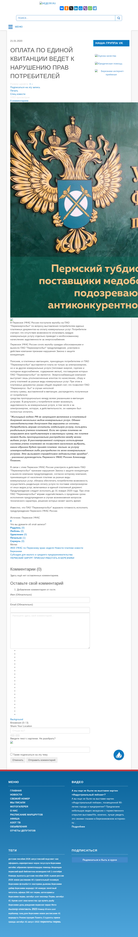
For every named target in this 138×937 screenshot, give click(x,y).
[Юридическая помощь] (108, 63)
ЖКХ (12, 547)
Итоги (48, 909)
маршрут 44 (32, 888)
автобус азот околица (37, 896)
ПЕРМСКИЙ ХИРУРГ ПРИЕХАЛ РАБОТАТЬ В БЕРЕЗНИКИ (42, 558)
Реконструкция (26, 917)
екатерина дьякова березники (47, 884)
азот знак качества (27, 901)
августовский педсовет (43, 859)
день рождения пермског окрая (35, 905)
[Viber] (85, 8)
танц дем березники (29, 913)
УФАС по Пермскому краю (30, 547)
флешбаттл (25, 884)
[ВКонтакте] (62, 8)
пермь (22, 896)
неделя (50, 547)
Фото (53, 905)
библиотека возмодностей (37, 871)
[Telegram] (95, 8)
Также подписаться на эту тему (30, 754)
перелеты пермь (50, 921)
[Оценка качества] (105, 55)
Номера (12, 876)
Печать (14, 90)
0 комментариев (19, 100)
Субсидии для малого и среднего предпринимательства (41, 554)
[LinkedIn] (76, 8)
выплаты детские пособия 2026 (33, 876)
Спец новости (17, 94)
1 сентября (56, 871)
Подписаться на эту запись (25, 87)
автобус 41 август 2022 (28, 922)
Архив (14, 901)
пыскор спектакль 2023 (22, 909)
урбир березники (16, 888)
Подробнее (78, 826)
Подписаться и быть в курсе (100, 859)
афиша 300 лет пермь (29, 892)
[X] (71, 8)
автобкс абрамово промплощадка (25, 867)
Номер (41, 909)
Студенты (48, 917)
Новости (59, 547)
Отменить (17, 760)
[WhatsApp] (90, 8)
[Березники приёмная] (111, 72)
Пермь (52, 896)
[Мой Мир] (81, 8)
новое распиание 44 (24, 880)
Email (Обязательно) (21, 604)
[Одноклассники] (66, 8)
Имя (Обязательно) (21, 594)
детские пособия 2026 (19, 859)
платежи (69, 547)
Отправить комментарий (41, 760)
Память (38, 917)
